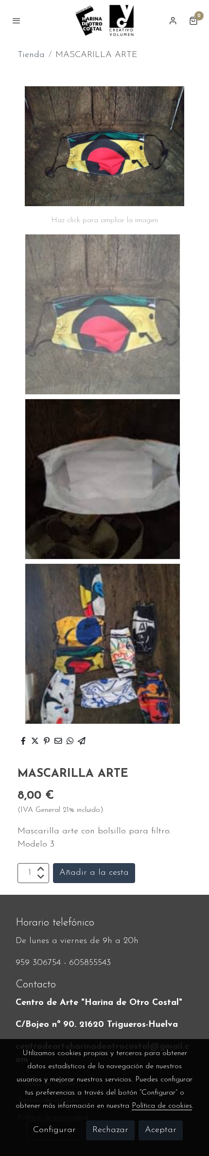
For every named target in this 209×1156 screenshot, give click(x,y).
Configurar (54, 1130)
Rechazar (110, 1130)
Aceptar (160, 1130)
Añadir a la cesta (94, 872)
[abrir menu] (16, 20)
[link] (104, 20)
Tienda (31, 55)
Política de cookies (162, 1106)
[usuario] (173, 20)
